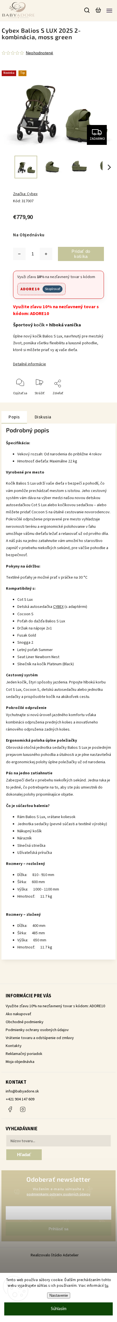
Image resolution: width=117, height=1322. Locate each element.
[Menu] (109, 10)
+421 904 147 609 (20, 1099)
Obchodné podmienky (24, 1022)
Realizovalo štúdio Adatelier (55, 1255)
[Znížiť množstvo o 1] (19, 254)
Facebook (10, 1109)
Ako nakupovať (18, 1014)
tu (106, 1285)
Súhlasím (58, 1309)
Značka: (25, 194)
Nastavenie (58, 1295)
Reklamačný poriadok (24, 1054)
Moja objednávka (20, 1062)
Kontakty (14, 1046)
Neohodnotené (39, 53)
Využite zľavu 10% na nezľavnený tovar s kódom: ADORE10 (55, 1006)
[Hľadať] (87, 10)
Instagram (22, 1109)
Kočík (10, 483)
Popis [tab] (14, 417)
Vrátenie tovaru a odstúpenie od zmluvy (40, 1038)
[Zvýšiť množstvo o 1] (46, 254)
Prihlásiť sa (58, 1229)
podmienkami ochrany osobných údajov (58, 1194)
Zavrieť (90, 401)
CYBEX (58, 607)
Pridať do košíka (81, 254)
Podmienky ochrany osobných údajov (37, 1030)
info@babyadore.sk (22, 1091)
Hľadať (24, 1154)
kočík (39, 325)
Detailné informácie (29, 364)
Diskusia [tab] (43, 417)
